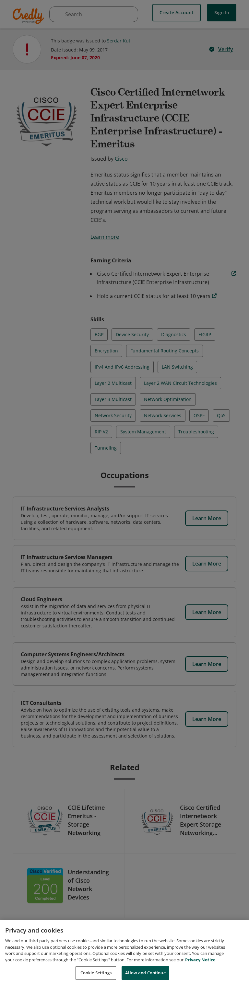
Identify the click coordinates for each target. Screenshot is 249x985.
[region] (124, 952)
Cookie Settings (96, 973)
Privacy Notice (200, 960)
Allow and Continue (145, 973)
